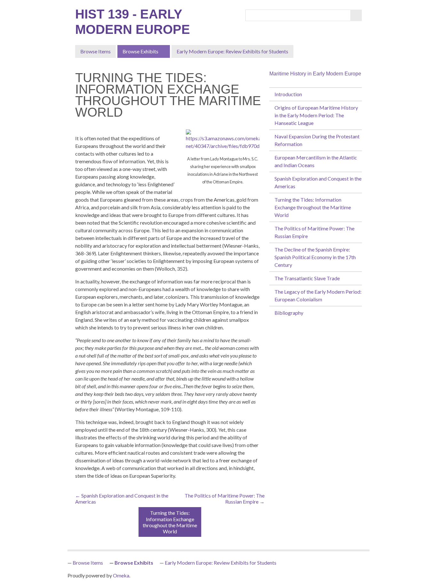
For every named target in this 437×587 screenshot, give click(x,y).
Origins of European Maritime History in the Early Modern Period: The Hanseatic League (316, 115)
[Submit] (356, 15)
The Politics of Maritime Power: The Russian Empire (314, 232)
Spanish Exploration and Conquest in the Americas (318, 182)
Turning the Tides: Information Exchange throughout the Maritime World (312, 207)
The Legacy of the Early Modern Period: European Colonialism (318, 295)
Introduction (288, 94)
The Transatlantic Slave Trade (307, 278)
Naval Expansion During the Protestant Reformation (317, 140)
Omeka (121, 575)
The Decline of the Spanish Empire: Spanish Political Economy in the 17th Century (315, 257)
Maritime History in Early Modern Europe (315, 73)
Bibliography (288, 313)
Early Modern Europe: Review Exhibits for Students (232, 51)
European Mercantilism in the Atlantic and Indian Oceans (315, 161)
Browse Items (95, 51)
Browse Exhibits (140, 51)
